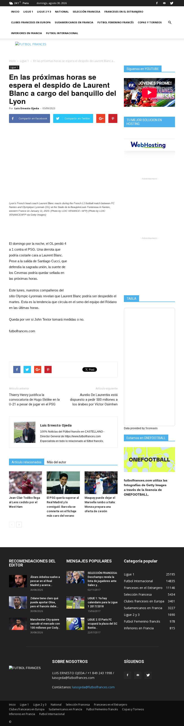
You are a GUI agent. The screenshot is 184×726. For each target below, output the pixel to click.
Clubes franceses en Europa (31, 22)
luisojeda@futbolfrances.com (93, 687)
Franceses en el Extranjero (123, 11)
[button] (169, 22)
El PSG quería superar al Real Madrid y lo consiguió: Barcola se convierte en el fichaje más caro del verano (63, 506)
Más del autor (56, 462)
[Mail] (164, 3)
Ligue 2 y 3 (44, 11)
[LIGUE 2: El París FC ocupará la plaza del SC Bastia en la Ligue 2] (75, 624)
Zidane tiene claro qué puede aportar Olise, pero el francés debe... (44, 602)
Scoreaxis (151, 428)
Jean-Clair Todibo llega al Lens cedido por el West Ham (24, 502)
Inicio (15, 11)
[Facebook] (156, 3)
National (62, 11)
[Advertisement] (122, 48)
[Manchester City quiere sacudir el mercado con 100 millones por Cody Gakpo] (18, 624)
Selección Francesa (86, 11)
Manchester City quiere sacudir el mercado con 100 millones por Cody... (45, 623)
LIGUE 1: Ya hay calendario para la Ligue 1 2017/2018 (103, 602)
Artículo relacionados (27, 462)
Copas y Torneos (150, 22)
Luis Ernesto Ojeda (26, 108)
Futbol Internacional (62, 33)
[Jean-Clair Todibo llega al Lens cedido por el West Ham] (25, 482)
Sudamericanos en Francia (74, 22)
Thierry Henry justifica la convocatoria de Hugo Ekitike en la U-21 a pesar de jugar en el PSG (34, 399)
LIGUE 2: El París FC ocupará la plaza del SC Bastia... (102, 623)
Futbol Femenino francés (115, 22)
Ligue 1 (28, 11)
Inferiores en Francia (26, 33)
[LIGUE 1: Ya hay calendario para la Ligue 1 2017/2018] (75, 602)
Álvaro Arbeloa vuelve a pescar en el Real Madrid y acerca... (45, 581)
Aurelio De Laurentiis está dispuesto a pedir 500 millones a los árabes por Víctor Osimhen (94, 399)
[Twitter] (171, 3)
